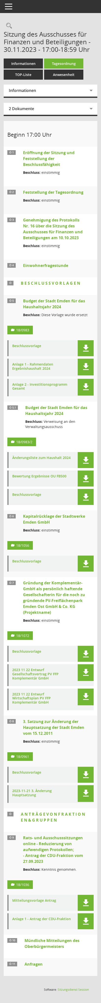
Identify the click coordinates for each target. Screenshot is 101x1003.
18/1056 (22, 545)
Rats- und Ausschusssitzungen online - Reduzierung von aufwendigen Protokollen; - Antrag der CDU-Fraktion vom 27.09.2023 (53, 849)
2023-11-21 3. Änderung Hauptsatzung (32, 793)
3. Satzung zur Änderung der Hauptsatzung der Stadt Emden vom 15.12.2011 (53, 727)
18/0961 (22, 756)
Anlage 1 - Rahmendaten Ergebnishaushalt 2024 (32, 366)
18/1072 (22, 635)
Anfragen (34, 964)
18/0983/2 (24, 442)
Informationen (23, 63)
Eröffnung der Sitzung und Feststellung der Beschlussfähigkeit (49, 158)
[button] (86, 348)
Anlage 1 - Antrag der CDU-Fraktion (41, 919)
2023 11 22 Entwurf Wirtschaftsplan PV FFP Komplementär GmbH (31, 698)
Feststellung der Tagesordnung (53, 192)
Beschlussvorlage (26, 346)
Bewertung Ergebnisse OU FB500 (39, 476)
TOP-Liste (23, 74)
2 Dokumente (21, 108)
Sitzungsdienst (73, 990)
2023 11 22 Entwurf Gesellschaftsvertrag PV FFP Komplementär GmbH (35, 674)
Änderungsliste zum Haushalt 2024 (41, 458)
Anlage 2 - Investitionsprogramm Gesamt (39, 387)
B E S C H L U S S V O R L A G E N (50, 283)
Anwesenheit (64, 74)
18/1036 (22, 884)
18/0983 (22, 330)
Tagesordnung (64, 63)
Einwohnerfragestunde (45, 265)
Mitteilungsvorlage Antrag (34, 901)
